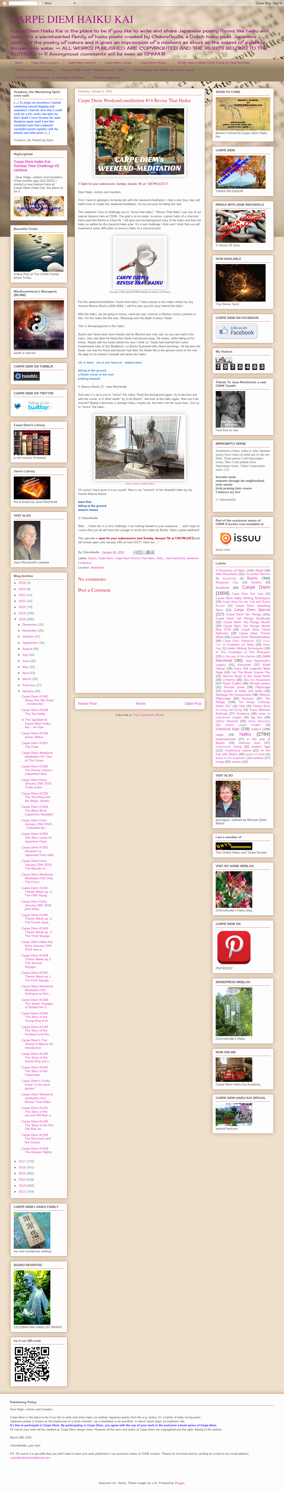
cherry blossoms (259, 721)
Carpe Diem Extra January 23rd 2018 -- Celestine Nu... (37, 824)
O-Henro (229, 680)
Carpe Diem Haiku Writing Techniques (243, 598)
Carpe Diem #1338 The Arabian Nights (37, 1150)
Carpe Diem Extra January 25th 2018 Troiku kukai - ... (36, 783)
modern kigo (260, 746)
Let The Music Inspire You (251, 672)
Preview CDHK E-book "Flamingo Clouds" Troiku (93, 70)
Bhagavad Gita (227, 582)
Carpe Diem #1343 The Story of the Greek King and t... (36, 1057)
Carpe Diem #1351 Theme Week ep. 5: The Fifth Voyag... (37, 891)
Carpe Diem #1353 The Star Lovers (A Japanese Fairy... (36, 837)
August (27, 648)
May (25, 667)
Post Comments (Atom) (149, 715)
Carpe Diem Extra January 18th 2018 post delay (36, 905)
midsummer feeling (229, 746)
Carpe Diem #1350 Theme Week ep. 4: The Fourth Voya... (37, 918)
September (30, 642)
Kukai (237, 668)
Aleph (259, 570)
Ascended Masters (258, 574)
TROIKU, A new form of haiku (34, 70)
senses (236, 761)
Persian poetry (260, 683)
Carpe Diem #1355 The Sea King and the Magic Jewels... (37, 797)
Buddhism (223, 587)
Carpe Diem (105, 558)
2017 (23, 1161)
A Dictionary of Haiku (231, 570)
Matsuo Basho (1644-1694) (140, 483)
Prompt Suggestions (107, 77)
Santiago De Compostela (233, 694)
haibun (256, 729)
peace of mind (255, 754)
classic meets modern (243, 725)
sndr (154, 1483)
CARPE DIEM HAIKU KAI (71, 19)
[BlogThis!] (140, 552)
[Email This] (135, 552)
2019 (23, 613)
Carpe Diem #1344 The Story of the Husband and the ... (37, 1030)
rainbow (258, 758)
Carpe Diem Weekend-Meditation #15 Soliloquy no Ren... (38, 990)
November (30, 630)
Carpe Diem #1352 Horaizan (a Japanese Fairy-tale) (38, 851)
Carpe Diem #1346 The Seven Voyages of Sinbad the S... (37, 1003)
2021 (23, 601)
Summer (248, 698)
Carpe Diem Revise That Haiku (135, 558)
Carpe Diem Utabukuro (238, 640)
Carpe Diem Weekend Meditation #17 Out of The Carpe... (37, 756)
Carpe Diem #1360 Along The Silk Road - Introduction (37, 700)
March (27, 679)
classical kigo (227, 729)
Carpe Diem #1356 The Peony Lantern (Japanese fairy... (37, 770)
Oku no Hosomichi (257, 680)
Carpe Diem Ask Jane (247, 593)
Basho (92, 558)
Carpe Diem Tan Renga (243, 614)
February (29, 685)
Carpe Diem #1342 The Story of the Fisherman (35, 1071)
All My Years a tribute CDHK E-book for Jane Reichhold (214, 62)
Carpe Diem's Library (118, 62)
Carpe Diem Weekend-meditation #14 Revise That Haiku (38, 1098)
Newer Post (87, 703)
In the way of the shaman (238, 656)
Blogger (179, 1483)
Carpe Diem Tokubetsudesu (250, 637)
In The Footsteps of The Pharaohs (243, 652)
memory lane (249, 743)
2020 (23, 607)
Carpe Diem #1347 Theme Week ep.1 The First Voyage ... (37, 976)
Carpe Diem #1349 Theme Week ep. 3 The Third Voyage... (37, 932)
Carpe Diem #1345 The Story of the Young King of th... (36, 1017)
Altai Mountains (227, 574)
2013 (23, 1185)
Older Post (193, 703)
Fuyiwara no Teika (240, 644)
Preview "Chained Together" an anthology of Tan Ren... (50, 77)
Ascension (229, 578)
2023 (23, 589)
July (25, 654)
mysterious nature (238, 750)
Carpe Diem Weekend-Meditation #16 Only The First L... (38, 878)
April (26, 673)
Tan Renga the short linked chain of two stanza (163, 70)
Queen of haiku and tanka (243, 691)
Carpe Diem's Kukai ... (154, 62)
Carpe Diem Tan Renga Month (246, 622)
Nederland (97, 567)
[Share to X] (144, 552)
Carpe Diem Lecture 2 (82, 62)
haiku (160, 558)
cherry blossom (227, 721)
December (30, 624)
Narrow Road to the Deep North (246, 676)
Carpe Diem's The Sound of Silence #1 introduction (37, 1043)
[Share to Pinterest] (152, 552)
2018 (23, 619)
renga (220, 761)
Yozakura (242, 713)
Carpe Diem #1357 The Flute (35, 745)
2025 (23, 583)
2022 (23, 595)
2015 (23, 1173)
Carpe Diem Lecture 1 (45, 62)
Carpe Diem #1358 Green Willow (35, 735)
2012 (23, 1191)
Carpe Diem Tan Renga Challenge (243, 618)
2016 (23, 1167)
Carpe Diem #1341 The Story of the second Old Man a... (37, 1111)
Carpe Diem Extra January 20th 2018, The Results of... (37, 864)
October (28, 636)
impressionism (226, 739)
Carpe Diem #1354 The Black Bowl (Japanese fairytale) (37, 810)
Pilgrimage (262, 687)
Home (18, 62)
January (28, 691)
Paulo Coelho (232, 683)
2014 (23, 1179)
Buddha (256, 582)
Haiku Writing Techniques (245, 648)
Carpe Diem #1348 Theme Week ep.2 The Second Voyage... (36, 961)
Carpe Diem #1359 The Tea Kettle (35, 711)
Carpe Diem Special (252, 610)
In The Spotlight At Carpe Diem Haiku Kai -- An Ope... (36, 723)
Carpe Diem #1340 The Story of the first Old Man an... (37, 1125)
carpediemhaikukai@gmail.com (30, 1457)
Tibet (242, 706)
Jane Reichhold (175, 558)
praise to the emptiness (231, 758)
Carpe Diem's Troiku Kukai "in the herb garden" (36, 1084)
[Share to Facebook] (148, 552)
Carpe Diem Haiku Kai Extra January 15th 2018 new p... (37, 945)
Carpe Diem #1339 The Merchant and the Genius (36, 1138)
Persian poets (234, 687)
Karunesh (244, 664)
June (26, 661)
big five (256, 717)
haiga (219, 734)
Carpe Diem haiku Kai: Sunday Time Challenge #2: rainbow (37, 166)
